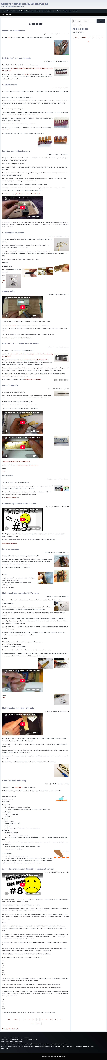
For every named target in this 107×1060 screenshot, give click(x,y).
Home (2, 14)
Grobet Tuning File (36, 194)
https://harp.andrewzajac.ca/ (9, 543)
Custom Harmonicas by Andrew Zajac (24, 3)
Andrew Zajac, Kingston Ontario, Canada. (12, 1041)
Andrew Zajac (44, 1046)
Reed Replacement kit (22, 194)
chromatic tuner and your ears (33, 379)
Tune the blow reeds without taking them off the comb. (16, 461)
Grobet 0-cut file (12, 325)
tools (9, 37)
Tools (3, 471)
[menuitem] (3, 11)
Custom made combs (11, 497)
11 (56, 1019)
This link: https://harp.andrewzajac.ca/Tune (28, 465)
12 (61, 1019)
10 (51, 1019)
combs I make (5, 130)
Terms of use (4, 1048)
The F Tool (26, 74)
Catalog (3, 277)
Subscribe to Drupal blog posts (10, 1029)
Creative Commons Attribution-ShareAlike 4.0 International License (76, 1046)
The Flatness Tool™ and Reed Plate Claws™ (35, 360)
